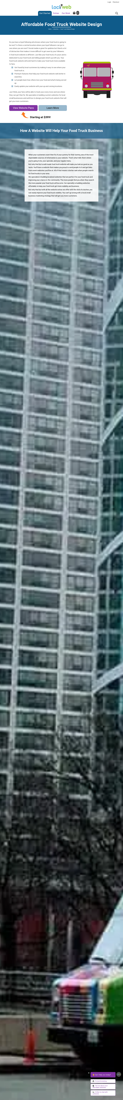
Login (109, 2)
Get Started (44, 13)
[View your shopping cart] (74, 13)
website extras (56, 190)
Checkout (116, 2)
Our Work (66, 13)
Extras (56, 13)
